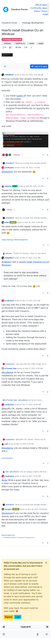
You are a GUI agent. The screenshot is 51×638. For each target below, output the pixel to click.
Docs (44, 11)
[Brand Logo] (6, 9)
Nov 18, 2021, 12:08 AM (37, 509)
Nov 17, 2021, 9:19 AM (34, 368)
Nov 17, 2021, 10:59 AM (31, 404)
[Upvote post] (43, 155)
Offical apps (41, 4)
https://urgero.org (8, 535)
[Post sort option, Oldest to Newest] (5, 66)
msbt (7, 222)
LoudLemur (9, 167)
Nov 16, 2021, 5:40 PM (34, 222)
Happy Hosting (7, 240)
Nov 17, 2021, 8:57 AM (31, 301)
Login (17, 617)
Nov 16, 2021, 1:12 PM (31, 167)
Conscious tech (7, 458)
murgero (8, 509)
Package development (13, 39)
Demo (37, 11)
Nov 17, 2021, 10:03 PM (31, 476)
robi (6, 444)
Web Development (21, 240)
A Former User (11, 368)
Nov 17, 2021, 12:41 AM (31, 258)
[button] (3, 634)
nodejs (19, 95)
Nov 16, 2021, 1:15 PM (35, 186)
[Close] (46, 562)
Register (8, 617)
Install (45, 14)
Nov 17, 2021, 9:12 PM (25, 444)
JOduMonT (9, 75)
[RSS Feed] (31, 47)
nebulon (8, 186)
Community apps (38, 8)
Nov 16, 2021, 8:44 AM (31, 75)
